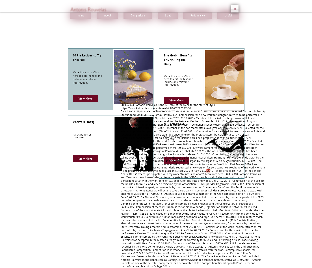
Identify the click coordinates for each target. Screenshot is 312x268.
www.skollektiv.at (245, 118)
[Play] (235, 8)
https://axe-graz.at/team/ (213, 128)
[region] (110, 79)
